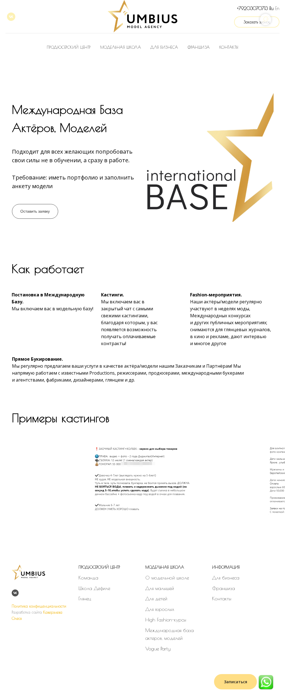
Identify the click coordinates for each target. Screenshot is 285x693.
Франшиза (199, 47)
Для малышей (159, 588)
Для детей (156, 598)
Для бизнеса (164, 47)
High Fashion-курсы (165, 620)
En (277, 8)
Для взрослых (159, 609)
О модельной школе (167, 578)
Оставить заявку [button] (35, 211)
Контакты (229, 47)
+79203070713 (252, 8)
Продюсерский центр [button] (69, 47)
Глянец (84, 598)
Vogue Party (158, 649)
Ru (271, 8)
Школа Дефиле (94, 588)
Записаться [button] (235, 681)
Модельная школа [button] (120, 47)
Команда (88, 578)
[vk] (11, 17)
